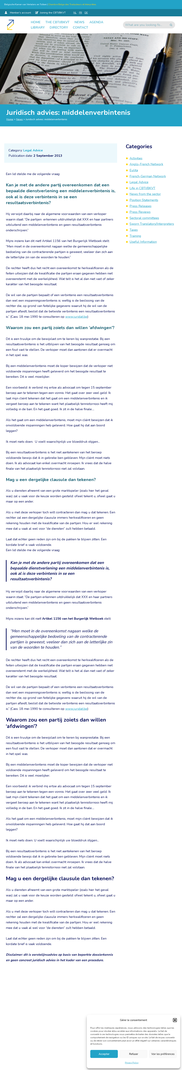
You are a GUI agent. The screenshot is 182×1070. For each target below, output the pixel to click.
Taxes (134, 230)
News (79, 22)
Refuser (133, 1054)
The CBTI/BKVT (57, 22)
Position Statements (144, 200)
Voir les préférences (163, 1054)
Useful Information (143, 242)
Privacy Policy (131, 1062)
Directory (59, 27)
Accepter (104, 1054)
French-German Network (148, 176)
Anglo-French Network (146, 164)
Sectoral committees (144, 218)
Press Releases (140, 206)
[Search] (171, 24)
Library (38, 27)
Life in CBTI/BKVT (142, 188)
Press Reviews (140, 212)
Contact (80, 27)
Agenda (96, 22)
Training (135, 236)
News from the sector (145, 194)
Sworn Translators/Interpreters (152, 224)
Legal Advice (33, 150)
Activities (136, 158)
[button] (175, 1020)
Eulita (134, 170)
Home (36, 22)
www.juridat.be (76, 317)
